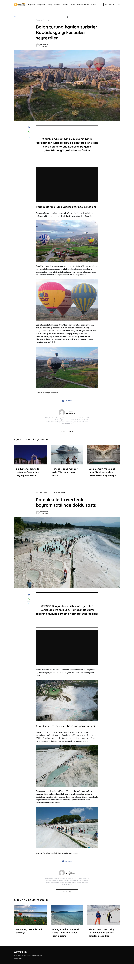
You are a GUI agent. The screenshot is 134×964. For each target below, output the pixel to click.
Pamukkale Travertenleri (58, 853)
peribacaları (54, 392)
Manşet (52, 493)
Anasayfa (39, 20)
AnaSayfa (39, 493)
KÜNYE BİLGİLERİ (18, 958)
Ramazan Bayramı (72, 853)
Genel (47, 20)
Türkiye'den (60, 493)
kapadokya (46, 392)
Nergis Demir (44, 44)
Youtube (111, 4)
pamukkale (46, 853)
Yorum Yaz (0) (66, 431)
